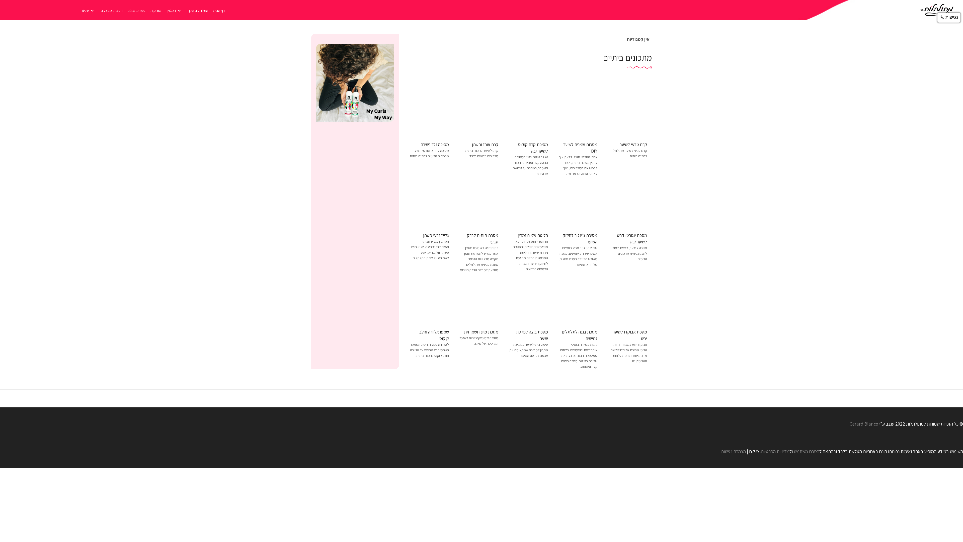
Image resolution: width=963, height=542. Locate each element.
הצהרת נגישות (733, 451)
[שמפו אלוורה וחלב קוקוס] (429, 302)
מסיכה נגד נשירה (435, 144)
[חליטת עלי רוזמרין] (528, 206)
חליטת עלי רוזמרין (533, 235)
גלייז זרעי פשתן (436, 235)
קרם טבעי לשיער (633, 144)
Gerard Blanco (864, 424)
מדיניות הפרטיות (775, 451)
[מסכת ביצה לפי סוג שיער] (528, 302)
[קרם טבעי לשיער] (627, 114)
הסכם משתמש (806, 451)
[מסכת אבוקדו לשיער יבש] (627, 302)
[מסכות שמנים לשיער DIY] (578, 114)
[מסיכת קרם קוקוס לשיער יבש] (528, 114)
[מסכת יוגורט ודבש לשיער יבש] (627, 206)
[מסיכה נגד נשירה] (429, 114)
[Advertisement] (355, 163)
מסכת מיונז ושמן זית (481, 332)
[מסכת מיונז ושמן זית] (479, 302)
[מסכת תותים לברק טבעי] (479, 206)
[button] (948, 18)
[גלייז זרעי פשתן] (429, 206)
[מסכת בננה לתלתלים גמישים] (578, 302)
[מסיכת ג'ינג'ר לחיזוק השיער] (578, 206)
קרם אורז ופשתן (485, 144)
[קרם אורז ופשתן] (479, 114)
